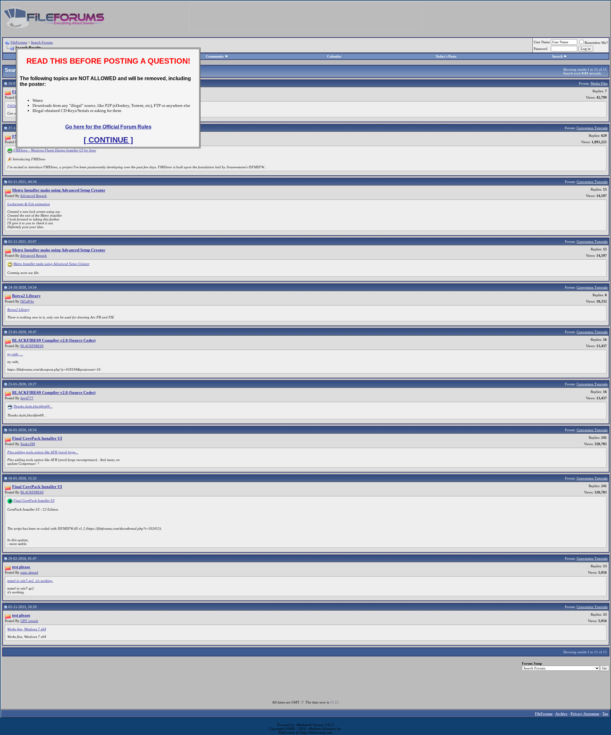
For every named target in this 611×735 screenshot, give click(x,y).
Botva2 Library (18, 310)
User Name (542, 42)
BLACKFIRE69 (32, 346)
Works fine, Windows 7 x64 (26, 629)
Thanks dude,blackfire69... (33, 406)
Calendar (334, 56)
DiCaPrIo (27, 301)
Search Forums (42, 42)
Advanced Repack (33, 196)
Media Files (599, 83)
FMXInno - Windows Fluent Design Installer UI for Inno (54, 150)
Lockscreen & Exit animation (28, 204)
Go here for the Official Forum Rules (108, 127)
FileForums (19, 42)
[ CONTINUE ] (108, 140)
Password (540, 49)
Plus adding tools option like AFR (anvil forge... (42, 452)
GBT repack (29, 621)
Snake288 (27, 444)
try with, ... (15, 354)
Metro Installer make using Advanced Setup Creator (51, 264)
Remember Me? (596, 43)
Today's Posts (446, 56)
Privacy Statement (585, 714)
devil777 (26, 398)
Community (215, 56)
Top (605, 714)
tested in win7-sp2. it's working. (30, 581)
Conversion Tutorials (592, 128)
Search (557, 56)
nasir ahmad (29, 572)
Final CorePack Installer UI (33, 500)
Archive (561, 714)
